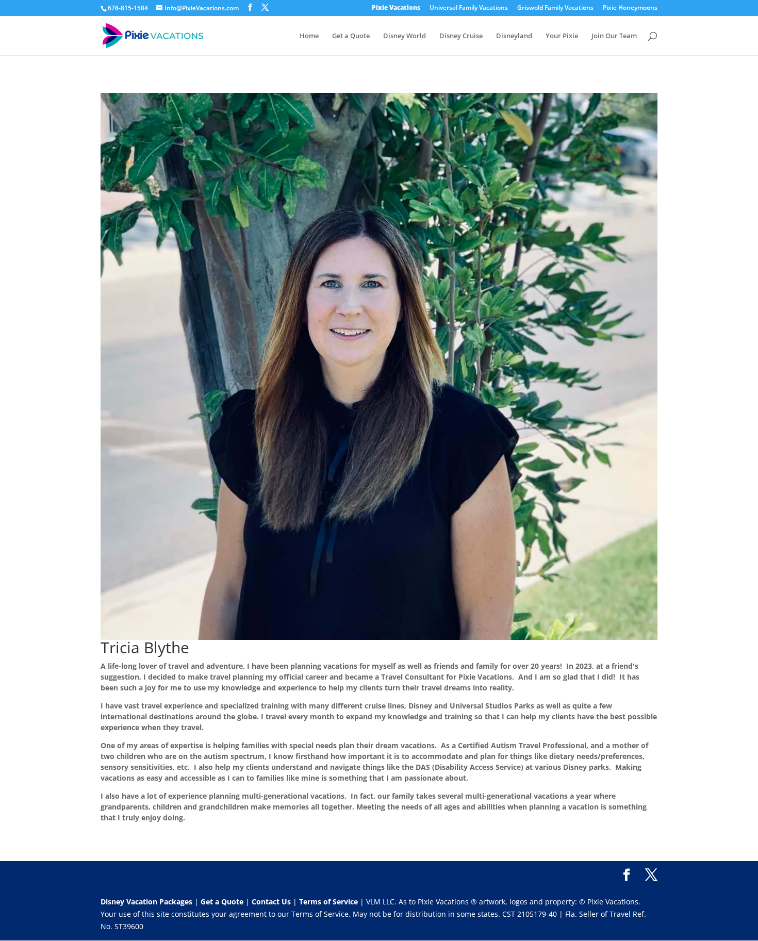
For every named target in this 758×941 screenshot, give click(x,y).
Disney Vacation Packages (147, 901)
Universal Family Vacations (469, 8)
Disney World (404, 36)
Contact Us (272, 901)
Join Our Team (614, 36)
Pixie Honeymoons (630, 8)
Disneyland (514, 36)
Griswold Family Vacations (555, 8)
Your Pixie (562, 36)
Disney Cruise (461, 36)
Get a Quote (351, 36)
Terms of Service (328, 901)
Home (309, 36)
